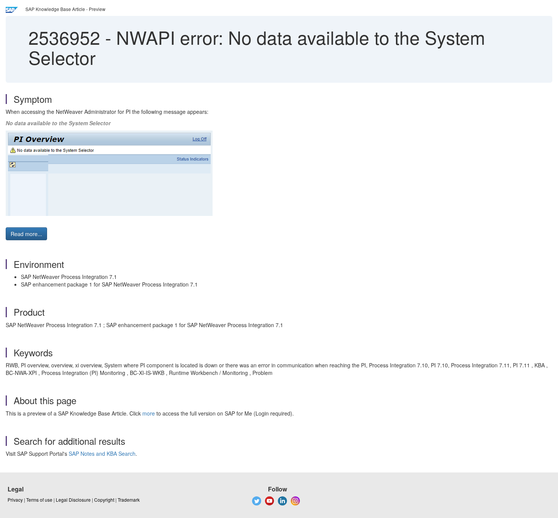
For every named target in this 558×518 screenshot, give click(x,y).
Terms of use (39, 499)
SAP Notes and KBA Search (102, 453)
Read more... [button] (26, 234)
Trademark (129, 499)
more (148, 413)
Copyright (104, 499)
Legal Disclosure (73, 499)
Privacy (15, 499)
